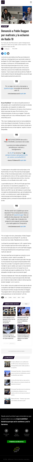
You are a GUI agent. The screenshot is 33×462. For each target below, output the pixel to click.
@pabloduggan (8, 88)
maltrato (19, 297)
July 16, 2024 (23, 93)
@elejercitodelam (10, 155)
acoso (6, 297)
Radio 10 (23, 297)
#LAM (12, 153)
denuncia (14, 297)
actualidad (10, 297)
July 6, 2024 (23, 226)
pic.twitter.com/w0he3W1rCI (17, 157)
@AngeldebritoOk (22, 155)
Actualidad (4, 26)
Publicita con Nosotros (17, 441)
